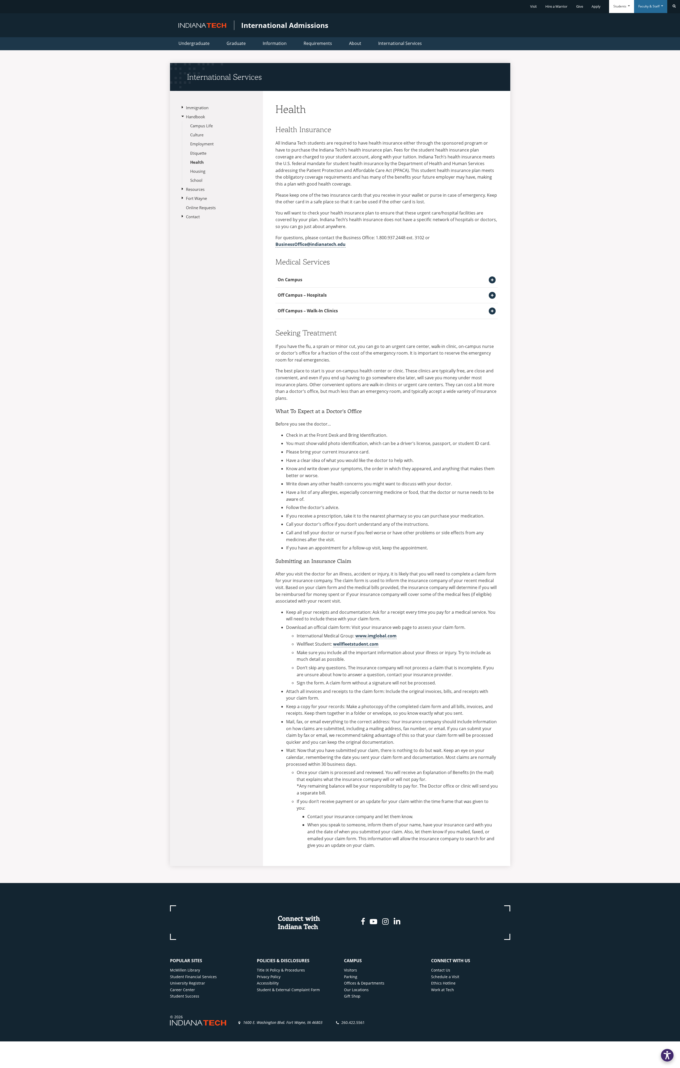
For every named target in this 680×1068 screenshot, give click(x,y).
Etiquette (198, 153)
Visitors (350, 970)
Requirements (318, 43)
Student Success (184, 996)
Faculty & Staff (649, 6)
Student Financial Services (193, 976)
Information (275, 43)
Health (197, 162)
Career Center (182, 989)
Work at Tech (442, 989)
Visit (533, 6)
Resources (195, 189)
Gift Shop (352, 996)
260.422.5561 (353, 1022)
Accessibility (268, 983)
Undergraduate (194, 43)
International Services (400, 43)
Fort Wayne (196, 198)
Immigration (197, 107)
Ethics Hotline (443, 983)
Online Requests (201, 207)
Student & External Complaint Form (288, 989)
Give (579, 6)
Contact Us (440, 970)
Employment (202, 143)
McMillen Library (185, 970)
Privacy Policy (268, 976)
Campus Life (201, 125)
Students (620, 6)
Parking (350, 976)
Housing (197, 171)
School (196, 180)
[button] (667, 1055)
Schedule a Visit (445, 976)
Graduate (236, 43)
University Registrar (187, 983)
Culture (196, 134)
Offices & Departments (364, 983)
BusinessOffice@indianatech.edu (310, 244)
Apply (596, 6)
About (355, 43)
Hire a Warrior (556, 6)
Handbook (195, 116)
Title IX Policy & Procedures (281, 970)
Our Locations (356, 989)
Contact (193, 216)
